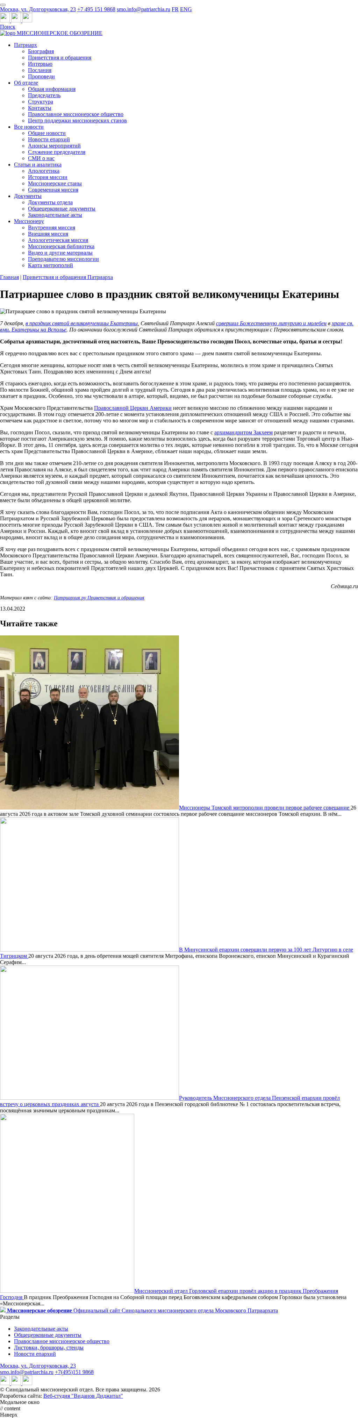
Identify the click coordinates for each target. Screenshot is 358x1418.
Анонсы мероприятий (54, 146)
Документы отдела (50, 202)
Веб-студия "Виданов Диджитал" (83, 1396)
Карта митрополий (50, 265)
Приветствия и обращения (59, 57)
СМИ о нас (41, 158)
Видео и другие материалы (60, 253)
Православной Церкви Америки (133, 408)
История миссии (47, 177)
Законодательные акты (55, 215)
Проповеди (41, 76)
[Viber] (27, 20)
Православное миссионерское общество (75, 114)
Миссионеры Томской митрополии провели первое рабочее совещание (265, 808)
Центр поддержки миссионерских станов (77, 120)
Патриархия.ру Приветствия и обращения (99, 597)
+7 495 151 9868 (96, 9)
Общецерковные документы (61, 209)
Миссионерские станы (55, 183)
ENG (186, 9)
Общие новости (47, 133)
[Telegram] (5, 20)
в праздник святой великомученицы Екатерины (82, 323)
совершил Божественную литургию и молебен (271, 323)
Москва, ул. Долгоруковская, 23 (38, 9)
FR (175, 9)
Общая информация (52, 89)
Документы (28, 196)
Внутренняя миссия (51, 227)
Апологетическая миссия (58, 240)
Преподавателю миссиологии (63, 259)
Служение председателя (56, 152)
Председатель (44, 95)
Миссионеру (29, 221)
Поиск (7, 27)
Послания (39, 70)
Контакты (39, 108)
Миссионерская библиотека (61, 246)
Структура (40, 102)
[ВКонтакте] (16, 20)
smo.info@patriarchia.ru (143, 9)
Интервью (40, 64)
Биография (41, 51)
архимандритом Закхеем (243, 432)
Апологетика (43, 171)
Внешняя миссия (48, 234)
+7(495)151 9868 (74, 1372)
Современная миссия (53, 190)
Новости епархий (49, 139)
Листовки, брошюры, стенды (49, 1348)
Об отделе (26, 83)
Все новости (29, 127)
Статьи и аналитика (38, 165)
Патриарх (25, 45)
